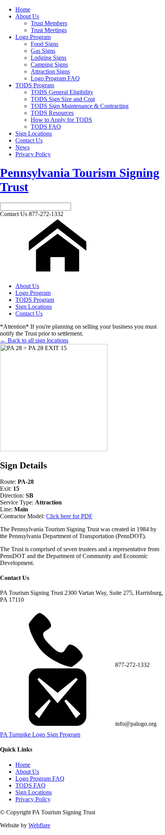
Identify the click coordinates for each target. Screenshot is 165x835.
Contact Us (29, 140)
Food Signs (44, 44)
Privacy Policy (33, 154)
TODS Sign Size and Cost (63, 99)
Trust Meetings (49, 30)
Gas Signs (43, 50)
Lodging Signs (48, 57)
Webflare (39, 825)
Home (22, 9)
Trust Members (49, 23)
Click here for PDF (69, 516)
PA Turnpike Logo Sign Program (40, 734)
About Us (27, 16)
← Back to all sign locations (34, 340)
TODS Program (34, 85)
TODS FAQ (46, 126)
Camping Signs (49, 64)
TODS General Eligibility (62, 92)
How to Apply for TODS (61, 119)
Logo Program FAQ (55, 78)
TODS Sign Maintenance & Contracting (80, 106)
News (22, 147)
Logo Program (33, 37)
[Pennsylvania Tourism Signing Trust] (57, 273)
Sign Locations (33, 133)
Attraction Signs (50, 71)
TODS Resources (52, 113)
